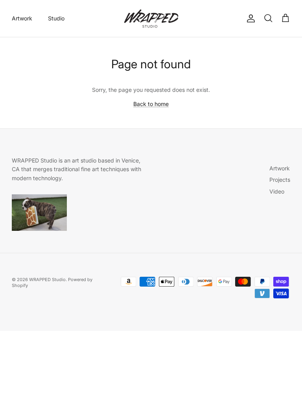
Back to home (151, 103)
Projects (279, 179)
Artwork (22, 18)
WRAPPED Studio (47, 279)
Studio (56, 18)
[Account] (249, 18)
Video (276, 191)
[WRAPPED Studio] (151, 18)
